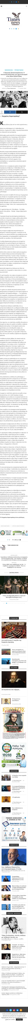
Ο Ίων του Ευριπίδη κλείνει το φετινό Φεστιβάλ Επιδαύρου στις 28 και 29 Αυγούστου (13, 981)
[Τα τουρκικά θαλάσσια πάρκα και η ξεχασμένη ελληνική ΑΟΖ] (6, 788)
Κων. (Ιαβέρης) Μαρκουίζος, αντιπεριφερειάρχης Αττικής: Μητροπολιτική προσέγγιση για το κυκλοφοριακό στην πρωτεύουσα (13, 870)
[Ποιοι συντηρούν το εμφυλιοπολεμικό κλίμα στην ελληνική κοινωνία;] (6, 652)
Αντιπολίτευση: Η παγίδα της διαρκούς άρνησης (11, 641)
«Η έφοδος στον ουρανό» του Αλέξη (19, 776)
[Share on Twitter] (14, 539)
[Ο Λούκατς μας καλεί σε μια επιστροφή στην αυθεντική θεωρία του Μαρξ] (6, 907)
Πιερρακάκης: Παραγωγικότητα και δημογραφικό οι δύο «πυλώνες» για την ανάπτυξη (18, 879)
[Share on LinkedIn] (17, 539)
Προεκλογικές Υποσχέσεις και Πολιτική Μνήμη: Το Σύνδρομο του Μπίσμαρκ (19, 661)
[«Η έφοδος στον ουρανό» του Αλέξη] (6, 778)
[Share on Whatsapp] (18, 539)
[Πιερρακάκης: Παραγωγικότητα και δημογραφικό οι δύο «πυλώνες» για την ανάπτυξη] (6, 879)
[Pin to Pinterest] (15, 539)
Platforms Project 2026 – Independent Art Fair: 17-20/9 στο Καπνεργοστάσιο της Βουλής (14, 967)
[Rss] (18, 2)
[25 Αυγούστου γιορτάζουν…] (6, 701)
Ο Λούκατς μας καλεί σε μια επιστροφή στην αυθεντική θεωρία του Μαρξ (18, 907)
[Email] (16, 2)
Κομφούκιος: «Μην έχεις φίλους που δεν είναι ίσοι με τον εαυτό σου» (19, 955)
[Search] (26, 6)
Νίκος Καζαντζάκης (5, 526)
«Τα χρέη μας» (16, 797)
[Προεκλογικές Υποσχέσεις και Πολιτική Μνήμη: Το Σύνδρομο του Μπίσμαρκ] (6, 661)
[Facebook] (9, 2)
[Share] (10, 112)
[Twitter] (11, 2)
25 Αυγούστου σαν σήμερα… (11, 689)
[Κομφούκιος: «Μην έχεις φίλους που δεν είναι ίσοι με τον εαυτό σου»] (6, 956)
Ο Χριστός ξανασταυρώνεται (18, 526)
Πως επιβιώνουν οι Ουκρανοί (17, 808)
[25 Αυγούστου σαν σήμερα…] (14, 679)
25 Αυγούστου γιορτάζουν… (16, 699)
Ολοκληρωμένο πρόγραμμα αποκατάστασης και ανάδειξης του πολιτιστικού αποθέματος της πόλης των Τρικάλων (14, 988)
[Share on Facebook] (12, 539)
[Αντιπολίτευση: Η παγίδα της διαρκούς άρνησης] (14, 630)
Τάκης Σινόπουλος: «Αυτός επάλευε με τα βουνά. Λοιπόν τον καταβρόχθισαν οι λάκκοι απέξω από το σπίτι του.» (14, 938)
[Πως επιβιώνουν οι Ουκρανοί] (6, 810)
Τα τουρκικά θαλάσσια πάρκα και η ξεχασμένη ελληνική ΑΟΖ (18, 787)
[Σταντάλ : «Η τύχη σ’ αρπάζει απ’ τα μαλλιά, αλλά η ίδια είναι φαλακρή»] (6, 947)
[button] (1, 589)
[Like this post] (10, 539)
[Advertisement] (14, 51)
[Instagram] (13, 2)
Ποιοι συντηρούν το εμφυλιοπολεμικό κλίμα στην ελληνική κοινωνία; (19, 651)
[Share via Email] (20, 539)
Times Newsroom (11, 88)
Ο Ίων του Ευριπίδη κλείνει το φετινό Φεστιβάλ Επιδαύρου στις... (14, 596)
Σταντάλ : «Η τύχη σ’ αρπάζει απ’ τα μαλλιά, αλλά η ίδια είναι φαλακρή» (18, 947)
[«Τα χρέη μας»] (6, 799)
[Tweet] (22, 112)
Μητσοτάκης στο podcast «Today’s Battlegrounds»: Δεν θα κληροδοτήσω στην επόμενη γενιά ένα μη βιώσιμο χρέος (19, 889)
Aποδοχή (19, 1019)
